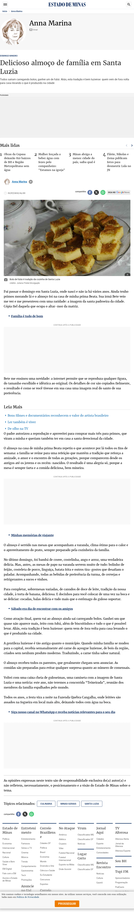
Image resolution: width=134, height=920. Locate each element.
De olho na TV (18, 429)
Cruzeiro (62, 843)
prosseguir (67, 903)
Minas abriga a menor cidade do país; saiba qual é (84, 158)
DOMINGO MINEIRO (8, 56)
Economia (7, 843)
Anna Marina (16, 11)
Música (24, 857)
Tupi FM (121, 871)
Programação (121, 882)
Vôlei (61, 848)
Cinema (24, 852)
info (31, 182)
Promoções (26, 879)
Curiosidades (102, 852)
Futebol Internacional (65, 859)
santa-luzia (92, 803)
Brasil (42, 852)
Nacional (6, 852)
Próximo (132, 145)
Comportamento (28, 866)
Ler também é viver (22, 422)
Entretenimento (28, 838)
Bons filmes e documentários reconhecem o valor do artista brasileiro (58, 415)
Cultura (5, 857)
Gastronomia (27, 870)
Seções (5, 4)
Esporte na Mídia (66, 864)
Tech (23, 875)
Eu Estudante (46, 874)
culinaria (46, 803)
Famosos (25, 843)
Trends (24, 861)
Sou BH (120, 861)
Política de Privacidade (28, 897)
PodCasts (119, 887)
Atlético (62, 839)
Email (35, 29)
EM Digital (7, 868)
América (63, 834)
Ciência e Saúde (47, 870)
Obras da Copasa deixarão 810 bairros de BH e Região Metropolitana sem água (17, 162)
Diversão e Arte (47, 865)
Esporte (99, 843)
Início (4, 11)
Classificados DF (85, 839)
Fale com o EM (9, 873)
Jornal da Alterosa (119, 845)
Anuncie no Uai (27, 888)
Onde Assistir (65, 869)
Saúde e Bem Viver (8, 863)
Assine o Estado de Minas (9, 879)
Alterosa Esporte (122, 850)
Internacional (8, 847)
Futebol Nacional (66, 852)
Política (5, 838)
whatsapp (102, 192)
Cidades (100, 838)
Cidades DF (45, 843)
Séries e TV (26, 847)
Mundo (43, 861)
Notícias (81, 843)
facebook (89, 192)
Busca (129, 4)
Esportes (44, 884)
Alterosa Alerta (122, 838)
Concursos (45, 879)
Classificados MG (86, 834)
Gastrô (99, 882)
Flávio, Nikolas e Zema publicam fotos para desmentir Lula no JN (119, 162)
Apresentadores (122, 877)
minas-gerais (68, 803)
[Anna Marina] (7, 181)
